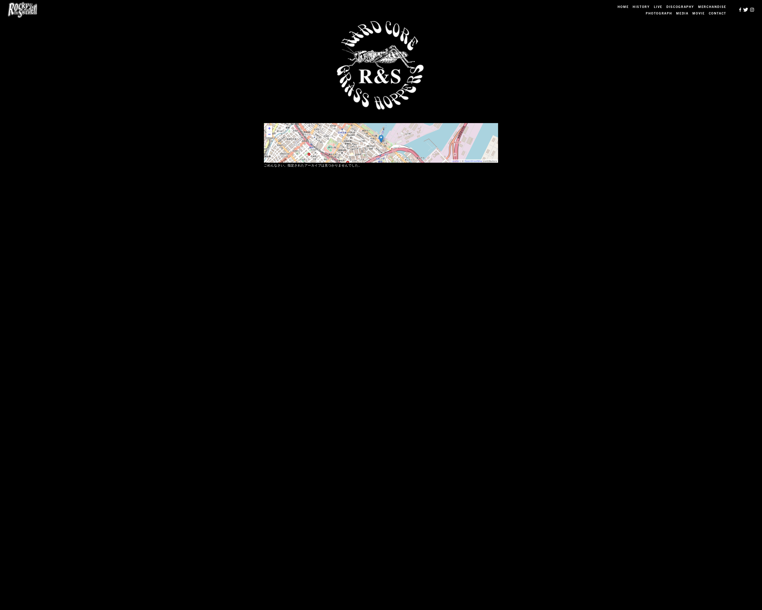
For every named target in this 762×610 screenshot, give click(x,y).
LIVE (658, 7)
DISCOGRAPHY (680, 7)
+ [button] (269, 128)
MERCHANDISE (712, 7)
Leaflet (456, 161)
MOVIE (698, 13)
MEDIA (682, 13)
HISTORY (641, 7)
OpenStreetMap (473, 161)
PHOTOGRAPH (659, 13)
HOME (623, 7)
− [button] (269, 134)
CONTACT (717, 13)
